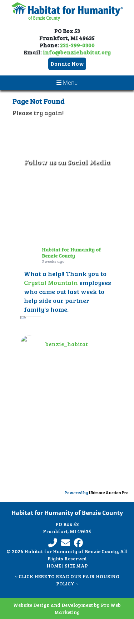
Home (53, 565)
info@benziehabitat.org (77, 52)
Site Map (76, 565)
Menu (69, 83)
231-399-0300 (77, 45)
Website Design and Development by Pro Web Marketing (67, 608)
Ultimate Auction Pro (109, 492)
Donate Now (67, 63)
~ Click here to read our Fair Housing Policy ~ (67, 580)
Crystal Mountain (51, 282)
